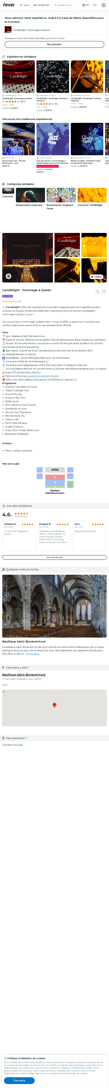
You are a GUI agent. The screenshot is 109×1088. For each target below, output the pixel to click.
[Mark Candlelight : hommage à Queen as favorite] (31, 63)
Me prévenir (54, 44)
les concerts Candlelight (37, 376)
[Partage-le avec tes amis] (97, 291)
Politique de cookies (82, 1068)
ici (47, 361)
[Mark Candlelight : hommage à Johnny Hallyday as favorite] (100, 63)
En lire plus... (33, 654)
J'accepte (19, 1080)
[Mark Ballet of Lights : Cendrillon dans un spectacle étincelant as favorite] (100, 126)
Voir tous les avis (54, 557)
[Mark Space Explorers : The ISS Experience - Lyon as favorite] (31, 126)
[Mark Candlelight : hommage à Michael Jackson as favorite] (65, 63)
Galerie (98, 277)
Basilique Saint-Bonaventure (24, 674)
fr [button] (87, 5)
